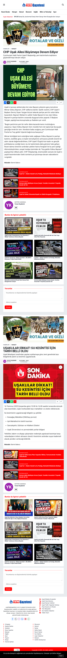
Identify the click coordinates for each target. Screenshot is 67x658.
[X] (15, 619)
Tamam (61, 655)
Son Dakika (38, 634)
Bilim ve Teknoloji (45, 12)
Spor (54, 12)
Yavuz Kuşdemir (20, 204)
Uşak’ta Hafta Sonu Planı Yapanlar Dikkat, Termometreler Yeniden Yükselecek (45, 517)
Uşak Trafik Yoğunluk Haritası (50, 605)
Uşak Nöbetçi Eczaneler (49, 599)
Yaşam (7, 638)
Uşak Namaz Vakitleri (48, 603)
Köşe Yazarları (9, 630)
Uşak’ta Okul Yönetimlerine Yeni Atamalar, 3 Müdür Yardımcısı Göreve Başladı (17, 236)
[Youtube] (25, 619)
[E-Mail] (16, 207)
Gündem (7, 628)
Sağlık (36, 12)
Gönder (8, 307)
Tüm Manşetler (46, 609)
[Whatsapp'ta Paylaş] (11, 102)
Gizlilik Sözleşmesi (40, 640)
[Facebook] (12, 619)
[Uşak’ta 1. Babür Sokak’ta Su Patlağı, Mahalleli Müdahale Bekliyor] (48, 248)
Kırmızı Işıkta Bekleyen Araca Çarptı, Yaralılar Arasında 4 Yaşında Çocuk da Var (38, 16)
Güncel (21, 12)
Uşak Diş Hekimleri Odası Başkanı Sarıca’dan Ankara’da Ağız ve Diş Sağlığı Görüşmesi (17, 517)
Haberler (6, 48)
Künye (6, 640)
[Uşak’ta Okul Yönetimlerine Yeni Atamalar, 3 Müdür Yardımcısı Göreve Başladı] (19, 226)
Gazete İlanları (9, 626)
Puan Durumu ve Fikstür (49, 607)
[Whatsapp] (28, 619)
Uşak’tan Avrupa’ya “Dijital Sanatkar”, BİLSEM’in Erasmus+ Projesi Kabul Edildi (18, 258)
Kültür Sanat (38, 630)
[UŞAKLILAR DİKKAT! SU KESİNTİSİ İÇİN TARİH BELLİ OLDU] (33, 381)
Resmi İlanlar (5, 12)
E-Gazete (7, 624)
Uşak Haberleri (39, 636)
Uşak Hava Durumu (47, 601)
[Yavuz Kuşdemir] (9, 205)
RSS (17, 650)
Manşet (14, 12)
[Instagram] (19, 619)
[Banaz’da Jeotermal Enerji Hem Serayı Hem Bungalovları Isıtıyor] (19, 270)
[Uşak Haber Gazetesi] (33, 4)
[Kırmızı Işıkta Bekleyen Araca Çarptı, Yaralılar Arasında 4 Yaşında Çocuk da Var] (48, 270)
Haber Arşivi (45, 613)
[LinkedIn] (22, 619)
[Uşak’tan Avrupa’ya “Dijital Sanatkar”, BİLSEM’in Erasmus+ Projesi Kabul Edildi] (19, 248)
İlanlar (36, 628)
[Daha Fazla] (15, 102)
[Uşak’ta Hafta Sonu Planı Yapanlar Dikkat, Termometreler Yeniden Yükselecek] (48, 507)
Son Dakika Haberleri (48, 611)
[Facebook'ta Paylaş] (5, 102)
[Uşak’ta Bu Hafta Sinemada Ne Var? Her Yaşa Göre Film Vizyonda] (48, 226)
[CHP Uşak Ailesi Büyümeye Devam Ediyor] (33, 82)
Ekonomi (29, 12)
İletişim (37, 638)
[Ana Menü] (4, 5)
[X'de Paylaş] (8, 102)
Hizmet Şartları (9, 642)
